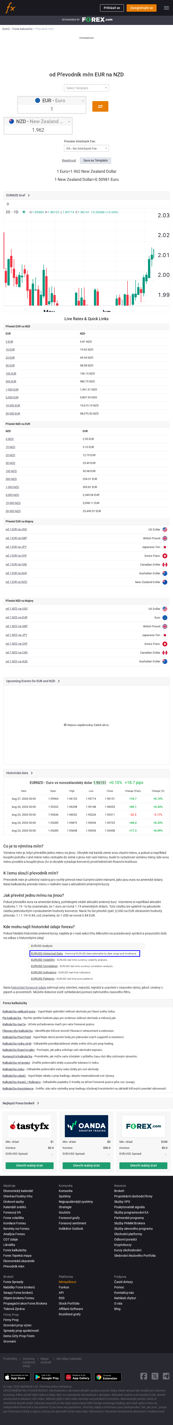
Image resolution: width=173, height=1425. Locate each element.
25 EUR (10, 357)
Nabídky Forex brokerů (19, 1287)
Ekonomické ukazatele (18, 1261)
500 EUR (11, 381)
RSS (61, 1298)
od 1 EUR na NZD (16, 582)
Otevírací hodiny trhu (17, 1196)
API (61, 1292)
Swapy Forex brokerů (18, 1292)
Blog (117, 1309)
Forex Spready (13, 1282)
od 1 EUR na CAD (16, 564)
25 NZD (10, 455)
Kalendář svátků (14, 1207)
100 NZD (11, 471)
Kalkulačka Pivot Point (16, 1037)
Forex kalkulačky (15, 1250)
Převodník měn (13, 1266)
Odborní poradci (125, 1239)
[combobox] (86, 87)
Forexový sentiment (72, 1223)
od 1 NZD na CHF (16, 643)
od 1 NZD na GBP (17, 626)
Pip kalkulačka (11, 1018)
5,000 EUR (12, 397)
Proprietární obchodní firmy (133, 1196)
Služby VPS (122, 1201)
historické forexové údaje (29, 987)
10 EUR (10, 349)
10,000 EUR (13, 405)
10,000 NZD (13, 503)
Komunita (66, 1191)
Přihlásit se (112, 8)
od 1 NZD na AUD (17, 661)
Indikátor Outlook (71, 1228)
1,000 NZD (12, 487)
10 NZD (10, 447)
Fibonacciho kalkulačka (17, 1030)
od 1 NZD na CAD (17, 652)
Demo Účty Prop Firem (18, 1336)
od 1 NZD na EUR (16, 617)
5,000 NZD (12, 495)
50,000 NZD (13, 511)
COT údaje (10, 1239)
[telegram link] (166, 1376)
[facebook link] (143, 1376)
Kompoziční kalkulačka (17, 1056)
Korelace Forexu (14, 1223)
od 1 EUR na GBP (16, 538)
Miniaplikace (67, 1282)
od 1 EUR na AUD (16, 573)
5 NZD (10, 439)
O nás (118, 1303)
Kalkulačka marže (14, 1024)
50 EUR (10, 365)
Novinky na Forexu (16, 1228)
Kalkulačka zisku (13, 1069)
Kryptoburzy (123, 1245)
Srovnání (9, 1341)
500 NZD (11, 479)
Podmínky (10, 1359)
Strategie (65, 1207)
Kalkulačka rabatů (14, 1075)
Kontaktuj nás (124, 1292)
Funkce (64, 1287)
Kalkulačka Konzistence (17, 1088)
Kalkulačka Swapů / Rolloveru (21, 1082)
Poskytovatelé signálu (129, 1207)
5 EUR (9, 341)
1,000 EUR (12, 389)
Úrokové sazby (13, 1201)
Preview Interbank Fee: (80, 141)
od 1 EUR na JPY (16, 546)
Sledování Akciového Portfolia (135, 1255)
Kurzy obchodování (127, 1250)
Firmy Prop (11, 1320)
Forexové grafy (69, 1218)
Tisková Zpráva (14, 1309)
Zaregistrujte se (141, 8)
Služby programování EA (131, 1212)
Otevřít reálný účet (29, 1165)
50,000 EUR (13, 413)
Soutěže (64, 1212)
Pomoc (119, 1287)
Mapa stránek (46, 1360)
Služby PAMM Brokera (129, 1223)
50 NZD (10, 463)
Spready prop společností (21, 1330)
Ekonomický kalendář (18, 1191)
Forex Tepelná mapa (17, 1255)
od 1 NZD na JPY (16, 635)
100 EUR (11, 373)
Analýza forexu (14, 1234)
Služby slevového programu (133, 1228)
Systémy (65, 1196)
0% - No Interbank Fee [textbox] (81, 148)
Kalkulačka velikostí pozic (19, 1011)
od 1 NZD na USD (17, 608)
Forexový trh (12, 1212)
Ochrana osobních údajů (29, 1362)
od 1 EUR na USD (16, 529)
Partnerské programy (129, 1218)
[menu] (166, 7)
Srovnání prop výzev (17, 1325)
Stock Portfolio (69, 1303)
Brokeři (119, 1191)
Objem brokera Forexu (18, 1298)
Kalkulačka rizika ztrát (16, 1043)
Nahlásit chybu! (125, 1298)
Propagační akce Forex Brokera (25, 1303)
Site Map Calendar (69, 1359)
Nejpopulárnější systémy (76, 1201)
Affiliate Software (71, 1309)
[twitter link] (155, 1376)
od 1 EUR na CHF (16, 555)
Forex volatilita (13, 1218)
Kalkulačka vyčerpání (16, 1062)
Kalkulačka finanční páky (18, 1050)
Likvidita (9, 1245)
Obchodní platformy (128, 1234)
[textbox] (84, 88)
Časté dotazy (123, 1282)
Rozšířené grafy (70, 1314)
